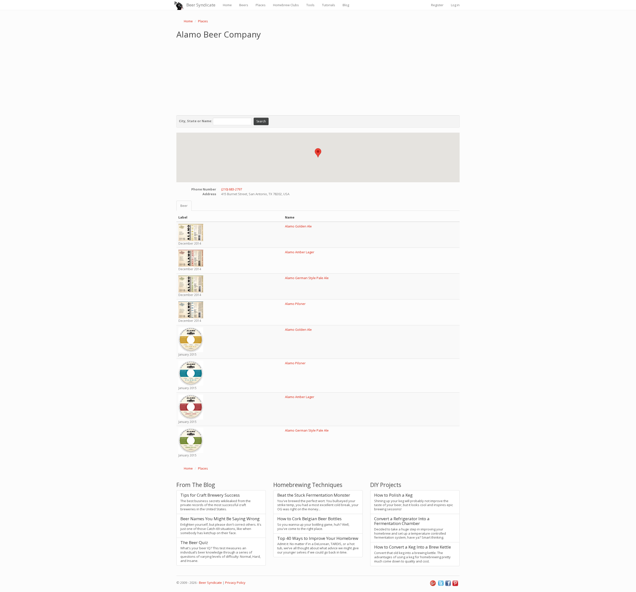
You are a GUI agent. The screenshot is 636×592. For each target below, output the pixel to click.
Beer (184, 205)
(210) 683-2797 (231, 189)
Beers (243, 5)
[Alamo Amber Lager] (190, 258)
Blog (346, 5)
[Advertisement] (318, 76)
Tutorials (328, 5)
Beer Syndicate (200, 5)
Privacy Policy (235, 582)
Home (227, 5)
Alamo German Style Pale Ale (307, 278)
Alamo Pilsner (295, 303)
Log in (455, 5)
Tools (310, 5)
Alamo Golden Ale (298, 226)
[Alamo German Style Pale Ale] (190, 284)
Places (261, 5)
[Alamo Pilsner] (190, 309)
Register (437, 5)
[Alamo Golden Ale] (190, 232)
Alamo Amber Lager (299, 252)
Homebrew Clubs (286, 5)
